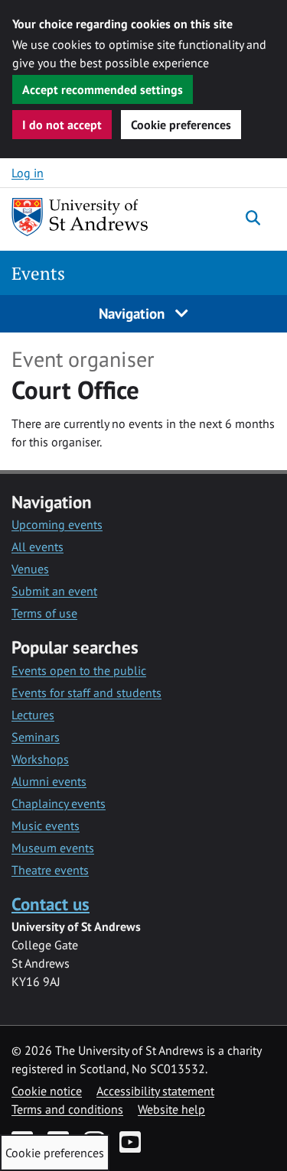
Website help (171, 1109)
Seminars (35, 736)
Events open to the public (78, 670)
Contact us (50, 904)
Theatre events (50, 869)
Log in (27, 172)
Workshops (40, 759)
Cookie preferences (181, 124)
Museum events (52, 847)
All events (37, 546)
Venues (30, 568)
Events (38, 273)
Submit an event (54, 590)
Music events (45, 825)
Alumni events (48, 781)
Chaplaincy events (58, 803)
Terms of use (44, 613)
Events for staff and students (86, 692)
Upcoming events (57, 524)
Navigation (133, 313)
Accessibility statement (155, 1090)
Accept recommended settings (102, 89)
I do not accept (62, 124)
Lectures (32, 714)
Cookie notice (46, 1090)
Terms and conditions (67, 1109)
